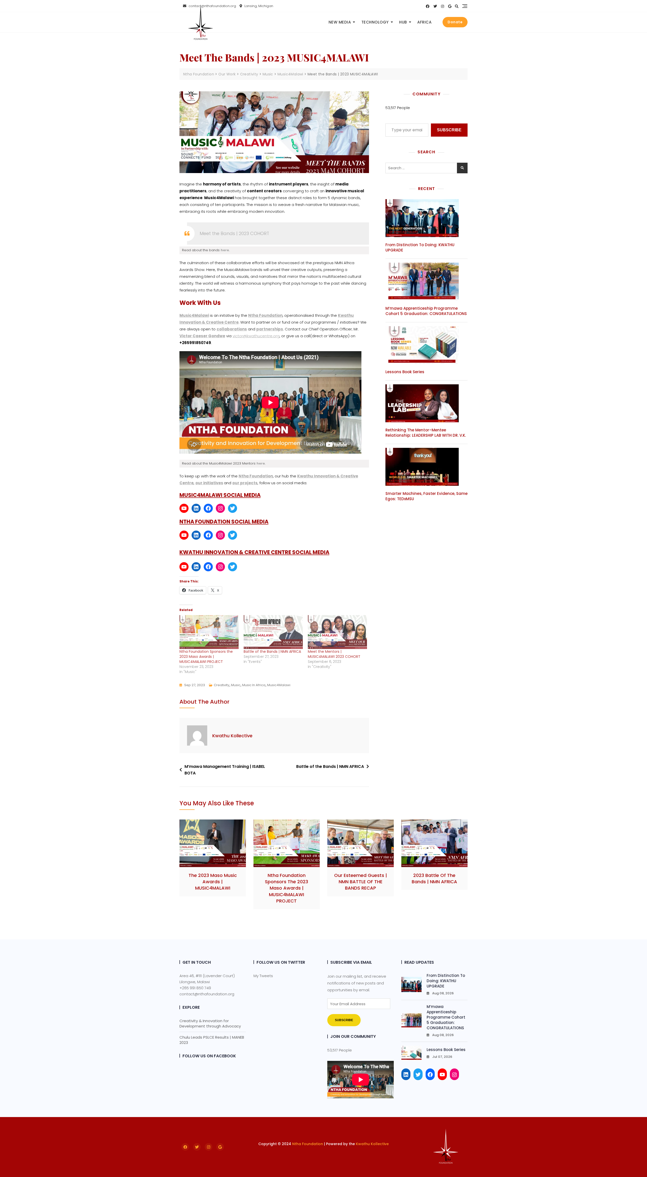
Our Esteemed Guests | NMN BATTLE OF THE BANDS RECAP (360, 881)
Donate (455, 22)
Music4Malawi (194, 315)
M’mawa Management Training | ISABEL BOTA (224, 770)
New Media (340, 22)
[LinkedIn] (196, 508)
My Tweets (263, 975)
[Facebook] (208, 508)
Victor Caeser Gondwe (202, 336)
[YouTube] (184, 508)
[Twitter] (232, 508)
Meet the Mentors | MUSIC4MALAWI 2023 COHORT (334, 654)
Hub (403, 22)
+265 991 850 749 (195, 988)
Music (235, 685)
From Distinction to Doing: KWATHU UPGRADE (446, 981)
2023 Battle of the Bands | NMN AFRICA (434, 878)
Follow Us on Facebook (209, 1056)
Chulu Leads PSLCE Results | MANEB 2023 (211, 1040)
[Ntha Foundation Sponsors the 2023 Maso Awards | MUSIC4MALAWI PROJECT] (209, 632)
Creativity (221, 685)
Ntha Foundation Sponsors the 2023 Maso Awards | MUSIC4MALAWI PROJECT (206, 656)
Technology (375, 22)
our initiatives (209, 483)
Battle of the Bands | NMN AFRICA (272, 651)
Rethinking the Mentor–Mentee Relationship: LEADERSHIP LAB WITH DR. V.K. (425, 432)
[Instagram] (220, 508)
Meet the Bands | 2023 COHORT (234, 233)
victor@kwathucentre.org (256, 336)
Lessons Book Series (404, 371)
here (225, 250)
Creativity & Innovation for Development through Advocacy (210, 1023)
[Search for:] (426, 168)
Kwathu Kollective (232, 735)
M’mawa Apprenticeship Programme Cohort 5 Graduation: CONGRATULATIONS (426, 311)
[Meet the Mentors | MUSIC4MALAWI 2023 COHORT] (337, 632)
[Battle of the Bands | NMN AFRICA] (273, 632)
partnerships (269, 329)
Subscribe (449, 130)
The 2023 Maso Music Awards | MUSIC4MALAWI (213, 881)
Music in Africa (253, 685)
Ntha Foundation (307, 1143)
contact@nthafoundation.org (206, 994)
